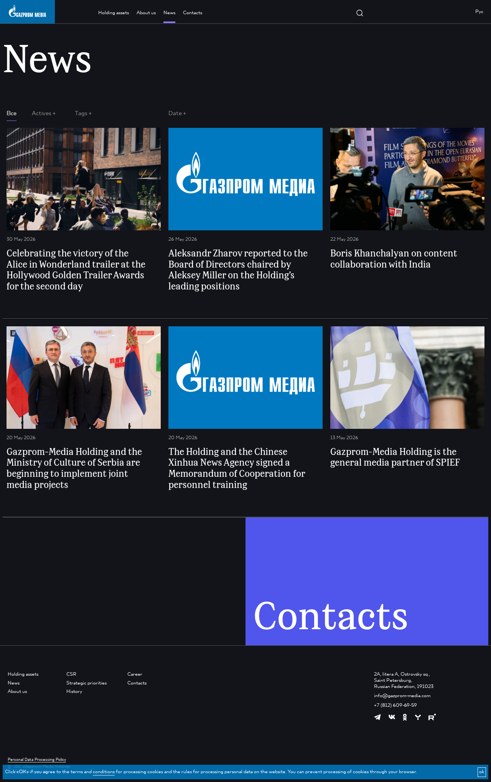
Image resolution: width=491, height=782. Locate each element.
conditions (104, 771)
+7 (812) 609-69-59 (395, 705)
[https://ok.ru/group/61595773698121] (405, 717)
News (169, 12)
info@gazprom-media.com (402, 695)
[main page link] (27, 11)
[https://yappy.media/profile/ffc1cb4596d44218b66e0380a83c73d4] (418, 717)
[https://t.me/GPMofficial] (377, 717)
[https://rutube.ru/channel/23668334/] (432, 717)
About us (146, 12)
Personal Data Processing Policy (37, 760)
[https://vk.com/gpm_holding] (392, 717)
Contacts (192, 12)
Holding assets (113, 12)
